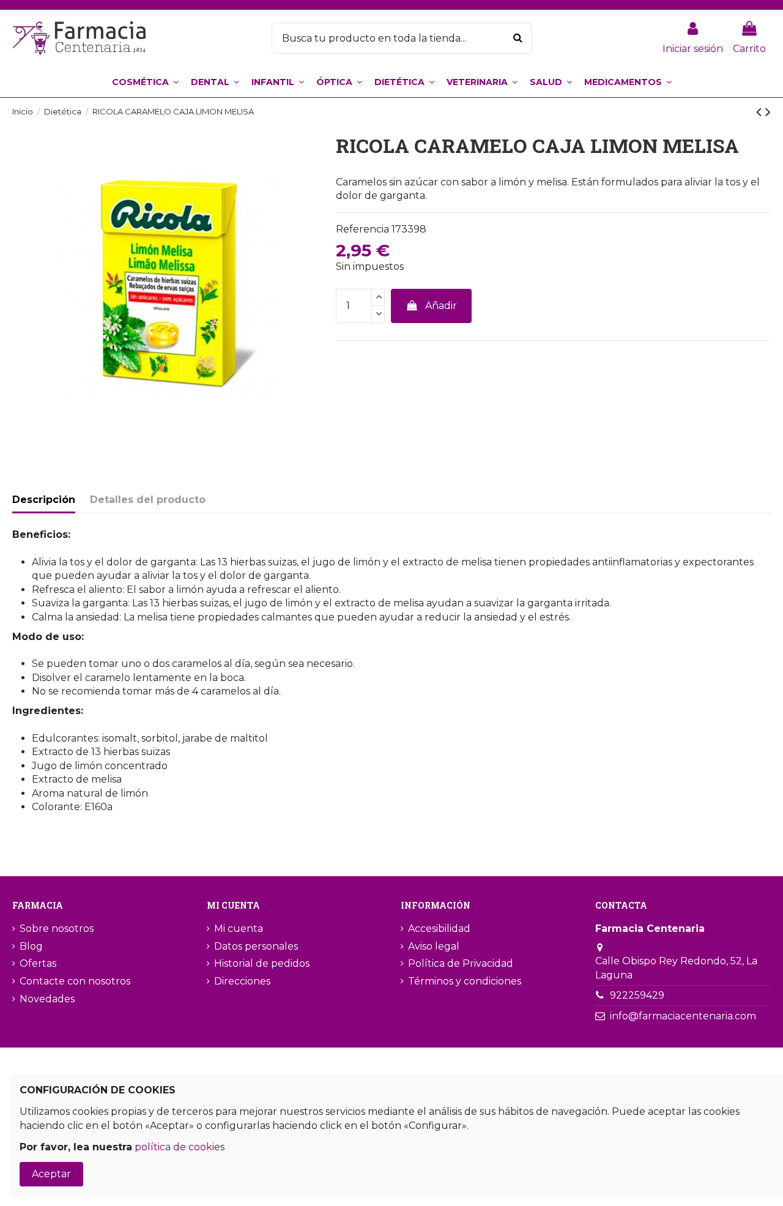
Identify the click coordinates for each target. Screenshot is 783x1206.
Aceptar (51, 1174)
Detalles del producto (148, 499)
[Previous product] (760, 112)
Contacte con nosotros (75, 981)
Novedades (47, 999)
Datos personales (256, 946)
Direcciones (242, 981)
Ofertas (38, 963)
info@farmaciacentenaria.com (683, 1016)
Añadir (441, 305)
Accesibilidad (439, 928)
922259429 (637, 995)
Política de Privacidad (460, 963)
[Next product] (768, 112)
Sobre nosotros (57, 928)
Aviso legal (433, 946)
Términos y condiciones (464, 981)
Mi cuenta (238, 928)
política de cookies (180, 1147)
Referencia (362, 229)
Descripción (43, 499)
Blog (31, 946)
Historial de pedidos (262, 963)
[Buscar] (517, 38)
